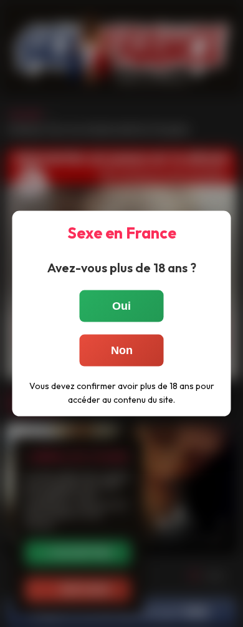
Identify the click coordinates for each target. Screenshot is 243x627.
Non (122, 350)
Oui (121, 306)
